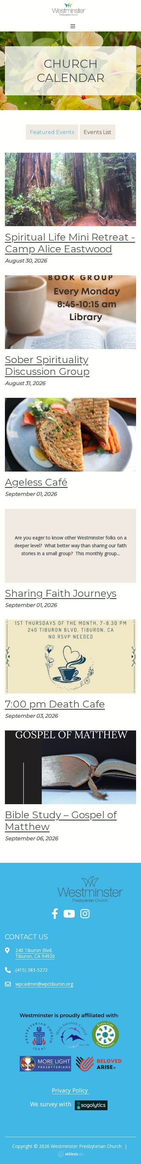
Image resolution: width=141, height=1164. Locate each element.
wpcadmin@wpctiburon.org (44, 984)
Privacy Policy (71, 1090)
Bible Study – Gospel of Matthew (61, 821)
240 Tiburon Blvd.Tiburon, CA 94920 (35, 953)
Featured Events (52, 132)
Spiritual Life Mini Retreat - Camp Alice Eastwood (70, 243)
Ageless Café (36, 482)
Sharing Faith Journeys (60, 593)
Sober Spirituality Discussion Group (47, 366)
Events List (97, 132)
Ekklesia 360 (70, 1154)
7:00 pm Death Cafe (55, 704)
